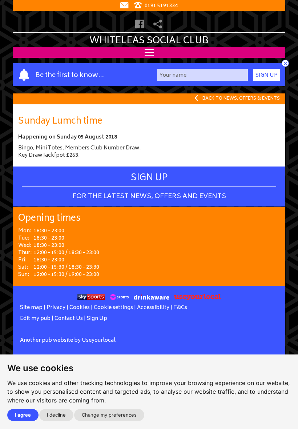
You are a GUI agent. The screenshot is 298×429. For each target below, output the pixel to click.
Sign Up (266, 75)
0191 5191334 (161, 6)
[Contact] (125, 6)
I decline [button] (56, 415)
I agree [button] (23, 415)
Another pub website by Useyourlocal (68, 340)
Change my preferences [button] (109, 415)
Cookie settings (113, 307)
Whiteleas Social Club (149, 41)
